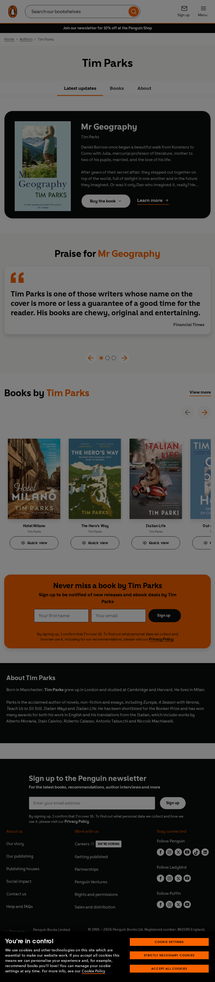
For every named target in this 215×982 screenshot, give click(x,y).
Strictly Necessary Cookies (169, 955)
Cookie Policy (93, 971)
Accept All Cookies (169, 968)
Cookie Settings (169, 942)
